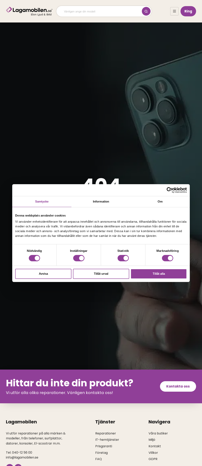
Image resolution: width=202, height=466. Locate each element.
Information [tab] (101, 201)
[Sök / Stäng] (146, 11)
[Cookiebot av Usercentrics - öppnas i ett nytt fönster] (169, 190)
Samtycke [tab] (42, 201)
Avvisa (43, 273)
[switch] (78, 258)
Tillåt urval (101, 273)
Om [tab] (160, 201)
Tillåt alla (159, 273)
